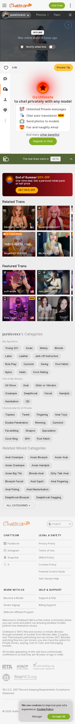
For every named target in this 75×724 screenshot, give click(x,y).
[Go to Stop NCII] (26, 677)
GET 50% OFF (26, 190)
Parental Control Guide (52, 571)
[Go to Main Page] (23, 5)
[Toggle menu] (4, 5)
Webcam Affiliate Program (19, 612)
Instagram (13, 550)
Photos (42, 15)
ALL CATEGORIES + (18, 505)
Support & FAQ (47, 598)
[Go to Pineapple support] (6, 677)
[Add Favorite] (6, 68)
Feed (57, 15)
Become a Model (13, 598)
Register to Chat (43, 141)
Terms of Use (46, 550)
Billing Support (47, 605)
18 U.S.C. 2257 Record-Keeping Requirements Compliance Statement (36, 691)
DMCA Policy (46, 557)
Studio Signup (12, 605)
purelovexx (11, 334)
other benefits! (49, 134)
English (56, 524)
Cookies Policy (47, 564)
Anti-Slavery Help (49, 578)
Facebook (13, 543)
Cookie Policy (45, 709)
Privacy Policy (47, 543)
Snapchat (13, 557)
